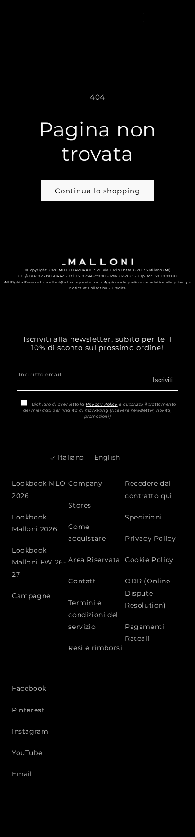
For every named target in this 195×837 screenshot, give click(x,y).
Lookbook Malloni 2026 (34, 523)
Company (85, 483)
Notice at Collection (88, 288)
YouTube (27, 752)
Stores (79, 505)
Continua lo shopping (97, 190)
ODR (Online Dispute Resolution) (147, 593)
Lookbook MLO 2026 (38, 489)
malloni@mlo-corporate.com (73, 282)
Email (22, 774)
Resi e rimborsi (95, 648)
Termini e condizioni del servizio (93, 615)
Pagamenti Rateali (144, 632)
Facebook (29, 688)
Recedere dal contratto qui (148, 489)
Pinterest (28, 710)
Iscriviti (163, 379)
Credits (118, 288)
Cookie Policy (149, 559)
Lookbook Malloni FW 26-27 (39, 562)
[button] (161, 16)
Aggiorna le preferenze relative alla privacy (146, 282)
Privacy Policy (101, 404)
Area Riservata (94, 559)
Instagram (30, 731)
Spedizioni (143, 517)
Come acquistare (87, 532)
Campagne (31, 595)
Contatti (83, 581)
